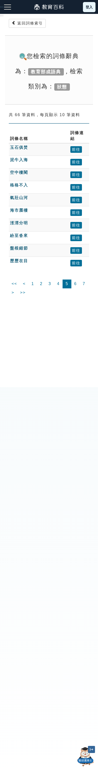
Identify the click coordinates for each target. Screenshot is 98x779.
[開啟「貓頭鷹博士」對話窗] (85, 756)
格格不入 (19, 185)
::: (2, 15)
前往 (76, 149)
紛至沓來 (19, 235)
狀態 (62, 86)
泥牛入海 (19, 160)
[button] (85, 766)
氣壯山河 (19, 197)
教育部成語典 (46, 71)
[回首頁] (49, 7)
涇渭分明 (19, 223)
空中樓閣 (19, 172)
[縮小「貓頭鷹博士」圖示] (91, 749)
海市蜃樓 (19, 210)
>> (23, 292)
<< (14, 284)
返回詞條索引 (29, 23)
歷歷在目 (19, 261)
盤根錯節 (19, 248)
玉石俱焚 (19, 147)
